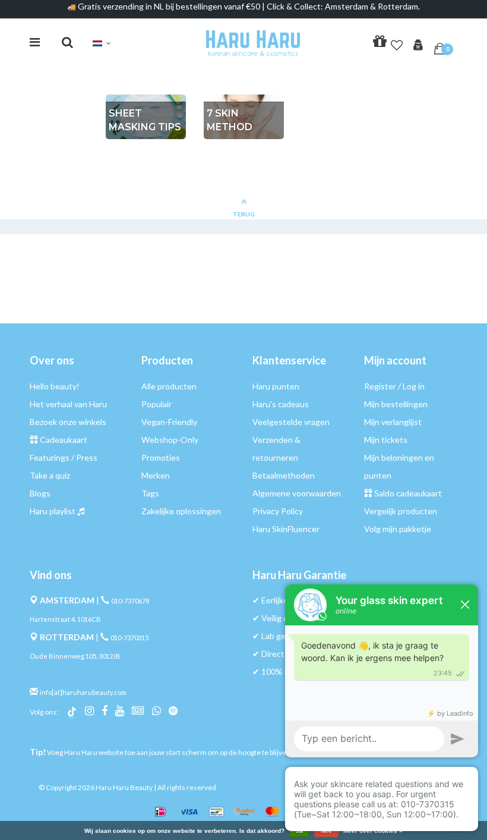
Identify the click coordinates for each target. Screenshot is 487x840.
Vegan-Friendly (169, 422)
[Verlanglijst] (397, 43)
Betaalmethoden (283, 475)
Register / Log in (394, 386)
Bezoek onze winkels (68, 422)
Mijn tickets (385, 440)
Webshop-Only (169, 440)
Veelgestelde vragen (291, 422)
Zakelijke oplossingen (181, 511)
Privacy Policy (277, 511)
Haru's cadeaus (280, 404)
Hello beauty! (55, 386)
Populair (156, 404)
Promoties (160, 457)
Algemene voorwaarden (296, 493)
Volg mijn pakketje (397, 529)
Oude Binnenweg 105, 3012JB (75, 656)
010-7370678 (130, 601)
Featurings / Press (63, 457)
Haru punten (275, 386)
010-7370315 (129, 637)
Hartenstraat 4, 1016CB (65, 619)
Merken (155, 475)
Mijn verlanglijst (393, 422)
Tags (150, 493)
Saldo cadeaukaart (408, 493)
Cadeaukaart (63, 440)
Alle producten (169, 386)
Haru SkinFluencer (286, 529)
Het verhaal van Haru (68, 404)
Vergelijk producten (400, 511)
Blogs (40, 493)
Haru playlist (52, 511)
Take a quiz (50, 475)
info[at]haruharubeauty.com (83, 692)
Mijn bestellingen (396, 404)
